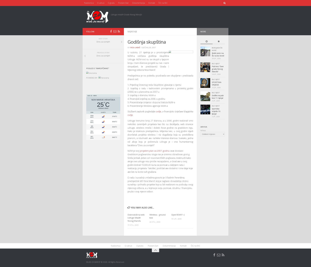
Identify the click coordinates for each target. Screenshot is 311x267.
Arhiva (203, 130)
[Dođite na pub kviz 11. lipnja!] (205, 96)
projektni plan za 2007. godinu (155, 150)
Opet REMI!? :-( (178, 214)
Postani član (123, 3)
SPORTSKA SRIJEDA (216, 83)
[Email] (114, 31)
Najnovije (132, 31)
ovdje (158, 111)
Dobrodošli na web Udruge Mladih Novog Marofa (136, 217)
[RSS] (118, 31)
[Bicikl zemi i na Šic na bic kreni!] (205, 51)
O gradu (111, 3)
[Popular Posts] (219, 41)
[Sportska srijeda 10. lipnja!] (205, 109)
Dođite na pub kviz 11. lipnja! (218, 96)
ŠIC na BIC (163, 3)
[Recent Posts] (206, 41)
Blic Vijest (216, 63)
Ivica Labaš (135, 47)
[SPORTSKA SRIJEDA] (205, 83)
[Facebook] (111, 31)
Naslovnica (89, 3)
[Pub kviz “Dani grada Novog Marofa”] (205, 67)
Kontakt (151, 3)
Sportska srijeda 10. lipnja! (216, 111)
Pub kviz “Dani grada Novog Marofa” (218, 69)
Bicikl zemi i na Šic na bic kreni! (218, 54)
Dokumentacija (138, 3)
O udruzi (100, 3)
